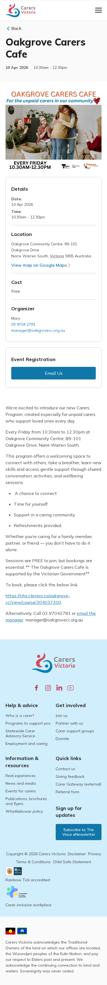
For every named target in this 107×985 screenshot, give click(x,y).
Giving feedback (70, 776)
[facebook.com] (36, 687)
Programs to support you (27, 723)
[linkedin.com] (59, 688)
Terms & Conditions (33, 861)
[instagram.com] (48, 688)
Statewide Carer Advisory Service (20, 733)
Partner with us (69, 723)
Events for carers (20, 791)
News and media (20, 783)
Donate (62, 738)
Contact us (65, 768)
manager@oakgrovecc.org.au (38, 330)
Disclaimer (77, 853)
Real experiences (20, 775)
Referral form (67, 791)
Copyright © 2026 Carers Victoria (36, 853)
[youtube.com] (70, 688)
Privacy (94, 853)
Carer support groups (75, 730)
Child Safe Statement (72, 861)
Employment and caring (26, 743)
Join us (61, 715)
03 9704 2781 (23, 324)
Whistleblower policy (24, 811)
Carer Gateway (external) (78, 784)
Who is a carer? (19, 715)
